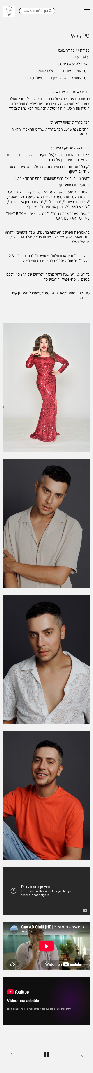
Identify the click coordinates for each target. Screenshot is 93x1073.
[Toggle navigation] (87, 11)
